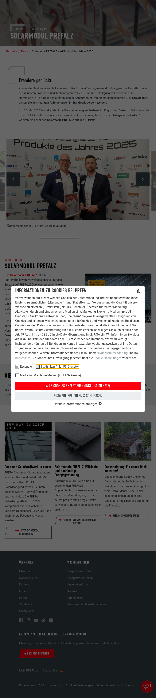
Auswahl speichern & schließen (78, 395)
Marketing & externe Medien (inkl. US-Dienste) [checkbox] (50, 375)
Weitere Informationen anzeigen (76, 404)
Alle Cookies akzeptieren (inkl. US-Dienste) (78, 385)
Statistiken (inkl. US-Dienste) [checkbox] (60, 366)
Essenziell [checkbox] (26, 366)
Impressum (22, 358)
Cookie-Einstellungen (108, 358)
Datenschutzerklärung (113, 353)
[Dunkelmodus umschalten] (138, 292)
